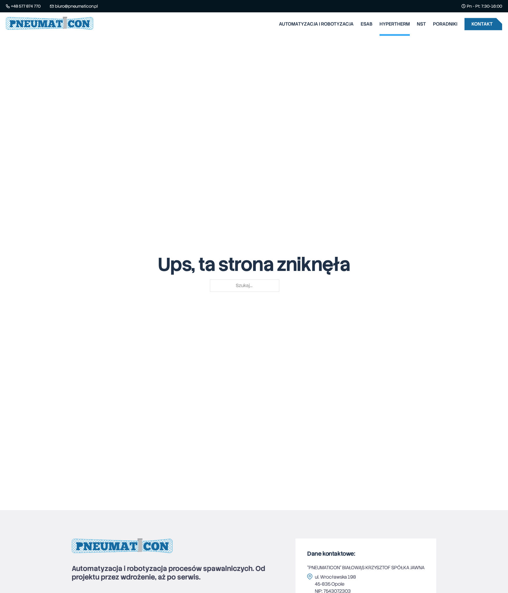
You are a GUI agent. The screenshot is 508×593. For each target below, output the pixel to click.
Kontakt (482, 24)
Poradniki (445, 24)
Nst (421, 24)
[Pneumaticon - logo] (49, 24)
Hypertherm (395, 24)
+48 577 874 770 (26, 6)
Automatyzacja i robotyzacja (316, 24)
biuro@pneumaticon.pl (76, 6)
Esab (366, 24)
